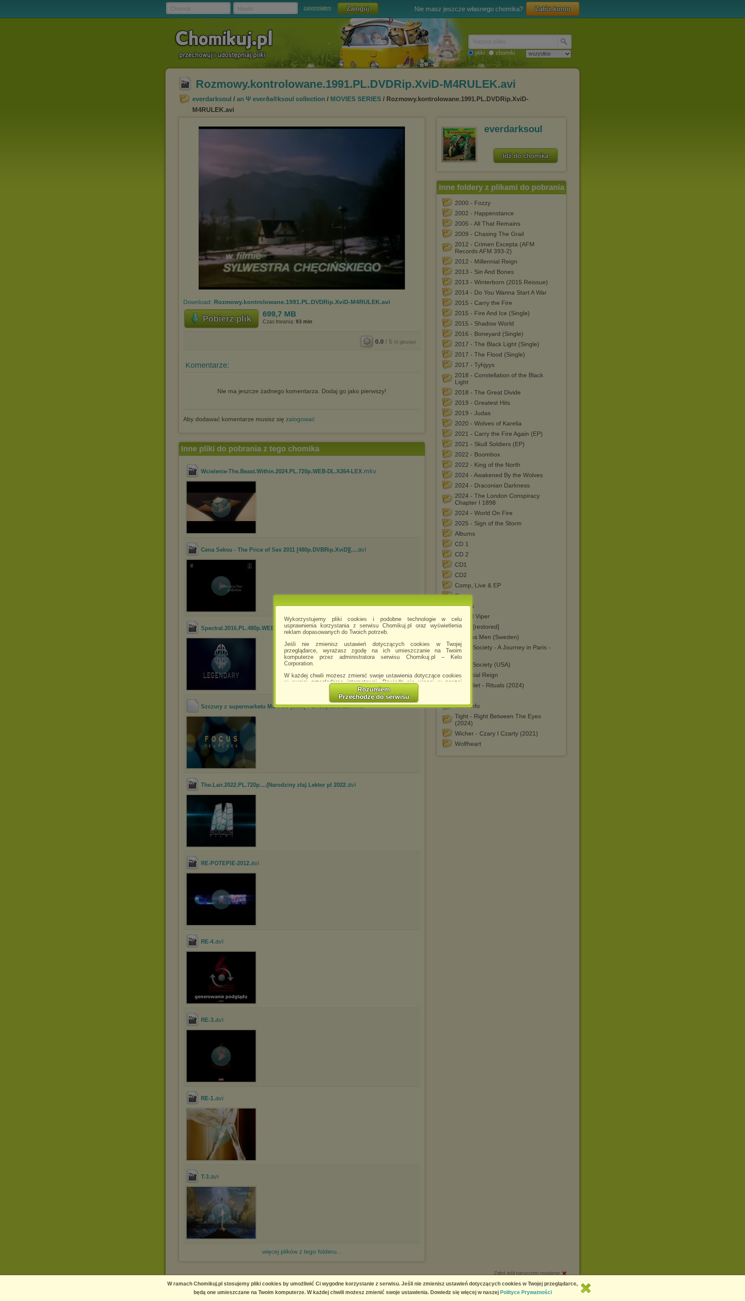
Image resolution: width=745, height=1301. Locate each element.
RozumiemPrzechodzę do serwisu (373, 693)
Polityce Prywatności (526, 1292)
